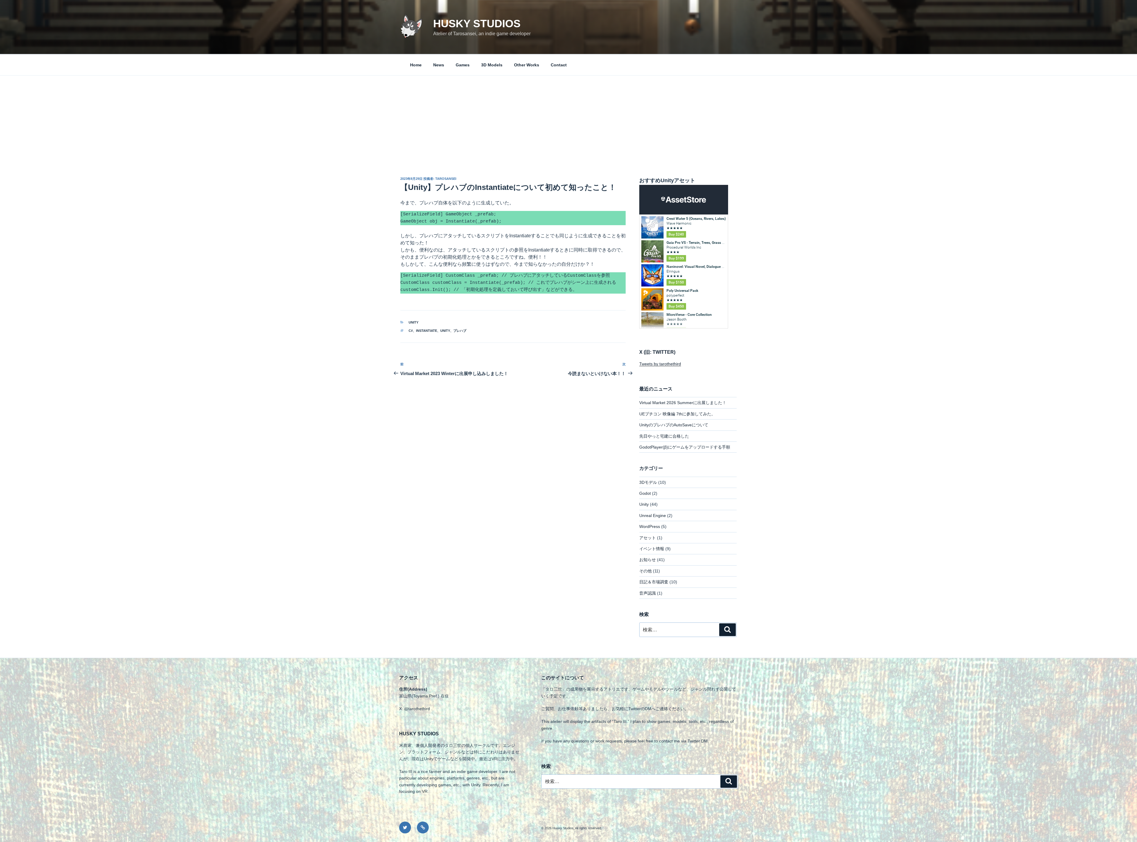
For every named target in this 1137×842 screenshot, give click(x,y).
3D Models (491, 65)
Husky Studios (477, 23)
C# (411, 330)
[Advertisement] (568, 120)
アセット (647, 537)
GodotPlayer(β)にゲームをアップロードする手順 (684, 447)
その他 (645, 571)
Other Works (526, 65)
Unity (413, 322)
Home (416, 65)
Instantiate (426, 330)
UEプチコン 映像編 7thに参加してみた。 (677, 414)
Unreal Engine (652, 515)
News (438, 65)
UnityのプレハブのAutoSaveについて (673, 424)
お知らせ (647, 559)
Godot (645, 493)
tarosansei (445, 178)
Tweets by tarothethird (660, 363)
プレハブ (459, 330)
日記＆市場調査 (653, 582)
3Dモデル (648, 482)
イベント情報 (651, 548)
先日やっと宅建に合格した (664, 436)
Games (463, 65)
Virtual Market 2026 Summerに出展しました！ (682, 402)
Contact (559, 65)
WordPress (649, 526)
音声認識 (647, 593)
